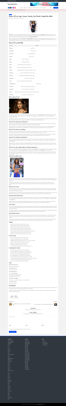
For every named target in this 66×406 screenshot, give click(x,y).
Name (10, 325)
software (9, 388)
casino (9, 351)
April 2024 (26, 366)
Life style (10, 14)
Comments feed (45, 343)
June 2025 (26, 347)
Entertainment (10, 361)
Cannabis (9, 350)
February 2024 (27, 369)
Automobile (9, 343)
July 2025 (26, 346)
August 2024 (27, 361)
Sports (9, 389)
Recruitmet (9, 381)
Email (27, 325)
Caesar (15, 296)
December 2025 (27, 342)
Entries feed (45, 342)
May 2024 (26, 365)
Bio (8, 346)
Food (8, 366)
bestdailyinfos (12, 4)
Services (9, 385)
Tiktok (9, 393)
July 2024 (26, 362)
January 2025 (27, 354)
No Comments (22, 18)
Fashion (9, 362)
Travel (9, 396)
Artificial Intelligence (11, 342)
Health (9, 369)
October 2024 (27, 358)
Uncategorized (10, 397)
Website (43, 325)
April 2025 (26, 350)
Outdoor (9, 377)
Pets (8, 378)
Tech (8, 392)
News (8, 374)
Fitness (9, 365)
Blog (8, 347)
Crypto (9, 355)
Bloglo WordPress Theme (40, 404)
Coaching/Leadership (11, 354)
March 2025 (26, 351)
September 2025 (27, 343)
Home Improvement (11, 370)
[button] (55, 8)
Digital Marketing (10, 358)
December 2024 (27, 355)
